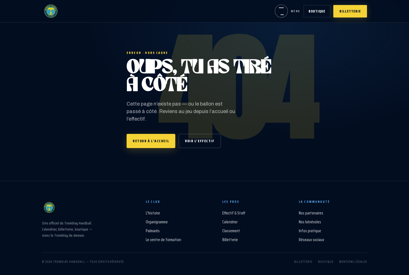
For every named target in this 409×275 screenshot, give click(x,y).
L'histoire (153, 213)
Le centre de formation (163, 240)
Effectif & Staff (233, 213)
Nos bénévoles (310, 222)
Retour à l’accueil (151, 141)
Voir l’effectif (199, 141)
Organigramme (157, 222)
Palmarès (153, 231)
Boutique (317, 11)
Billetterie (350, 11)
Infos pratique (310, 231)
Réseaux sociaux (311, 240)
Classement (231, 231)
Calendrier (230, 222)
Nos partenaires (311, 213)
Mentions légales (353, 261)
